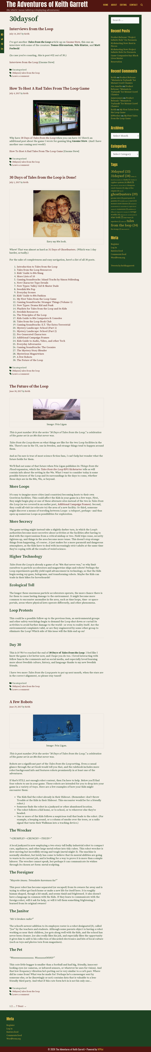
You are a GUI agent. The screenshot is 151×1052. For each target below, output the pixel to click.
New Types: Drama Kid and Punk (35, 305)
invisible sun (124, 201)
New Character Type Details (32, 282)
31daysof (120, 176)
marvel (133, 201)
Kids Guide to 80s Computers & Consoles (39, 318)
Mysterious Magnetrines (30, 353)
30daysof (16, 73)
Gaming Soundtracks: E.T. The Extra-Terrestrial (43, 324)
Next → (22, 1006)
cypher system (119, 182)
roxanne (126, 212)
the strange (116, 229)
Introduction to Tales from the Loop (37, 266)
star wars (128, 217)
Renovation (116, 61)
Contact (134, 4)
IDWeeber (116, 115)
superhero (116, 221)
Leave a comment (20, 76)
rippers (120, 212)
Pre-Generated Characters (31, 334)
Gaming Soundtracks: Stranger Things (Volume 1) (44, 302)
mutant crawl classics (120, 204)
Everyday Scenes (26, 292)
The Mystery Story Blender (32, 350)
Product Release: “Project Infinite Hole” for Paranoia (124, 38)
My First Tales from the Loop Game (36, 299)
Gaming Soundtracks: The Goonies (36, 347)
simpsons (123, 215)
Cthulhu (134, 180)
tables (123, 221)
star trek (117, 217)
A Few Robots (24, 357)
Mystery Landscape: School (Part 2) (37, 331)
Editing (123, 4)
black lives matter (117, 180)
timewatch (125, 229)
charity (126, 180)
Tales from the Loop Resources (34, 270)
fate (121, 191)
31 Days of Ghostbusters (61, 249)
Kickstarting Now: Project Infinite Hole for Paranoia (123, 51)
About (114, 4)
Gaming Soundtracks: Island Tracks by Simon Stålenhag (48, 279)
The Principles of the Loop (32, 315)
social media (132, 215)
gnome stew (117, 198)
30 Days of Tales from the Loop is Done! (42, 177)
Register (115, 244)
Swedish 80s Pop (26, 289)
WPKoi (100, 1049)
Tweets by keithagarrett (122, 265)
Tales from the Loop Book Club (34, 321)
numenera (122, 209)
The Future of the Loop (30, 360)
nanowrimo (125, 206)
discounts (114, 185)
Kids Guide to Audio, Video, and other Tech (41, 341)
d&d (130, 182)
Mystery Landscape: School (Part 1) (37, 328)
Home (105, 4)
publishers (132, 209)
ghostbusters (124, 194)
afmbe (133, 176)
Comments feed (118, 254)
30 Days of (38, 138)
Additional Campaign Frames (33, 337)
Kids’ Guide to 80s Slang (30, 273)
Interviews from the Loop (31, 29)
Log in (114, 247)
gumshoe (115, 201)
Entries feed (117, 251)
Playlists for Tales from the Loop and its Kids (42, 308)
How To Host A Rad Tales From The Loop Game (49, 88)
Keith (113, 77)
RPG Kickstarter (61, 469)
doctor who (123, 185)
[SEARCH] (142, 4)
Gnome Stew (73, 42)
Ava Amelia (116, 86)
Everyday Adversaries (29, 344)
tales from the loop (30, 73)
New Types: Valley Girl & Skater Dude (38, 286)
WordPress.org (118, 257)
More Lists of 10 (26, 276)
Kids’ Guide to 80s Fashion (31, 295)
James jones (117, 98)
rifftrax (114, 212)
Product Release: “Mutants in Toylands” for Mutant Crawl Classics (123, 80)
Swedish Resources (27, 311)
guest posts (129, 198)
